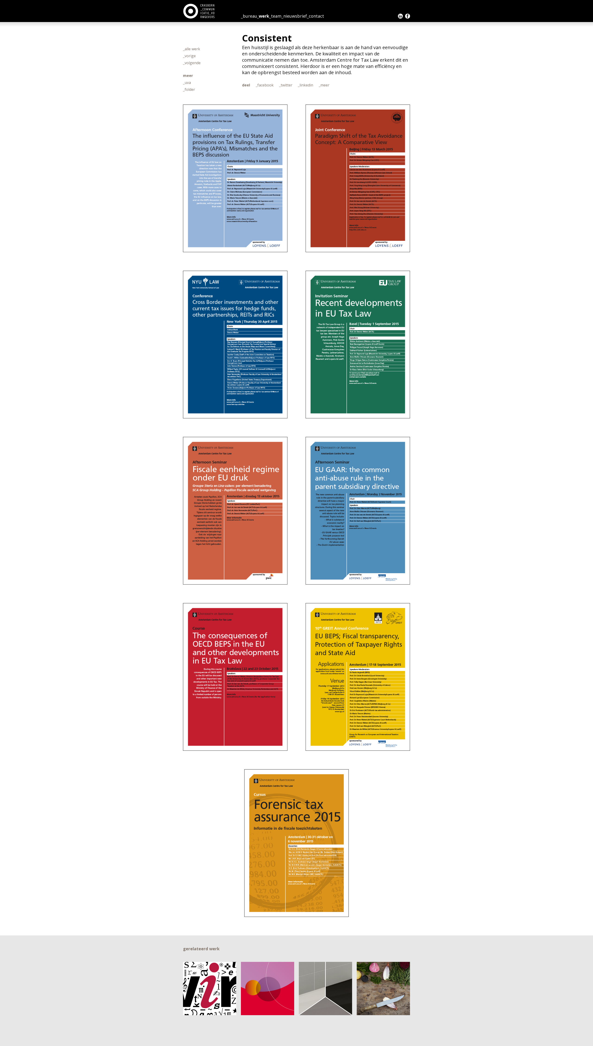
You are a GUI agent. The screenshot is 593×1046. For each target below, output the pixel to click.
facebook (407, 16)
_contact (315, 16)
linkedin (400, 16)
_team (275, 16)
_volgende (192, 62)
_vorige (189, 55)
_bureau (249, 16)
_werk (263, 16)
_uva (187, 82)
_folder (189, 89)
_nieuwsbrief (294, 16)
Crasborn (199, 11)
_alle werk (191, 48)
